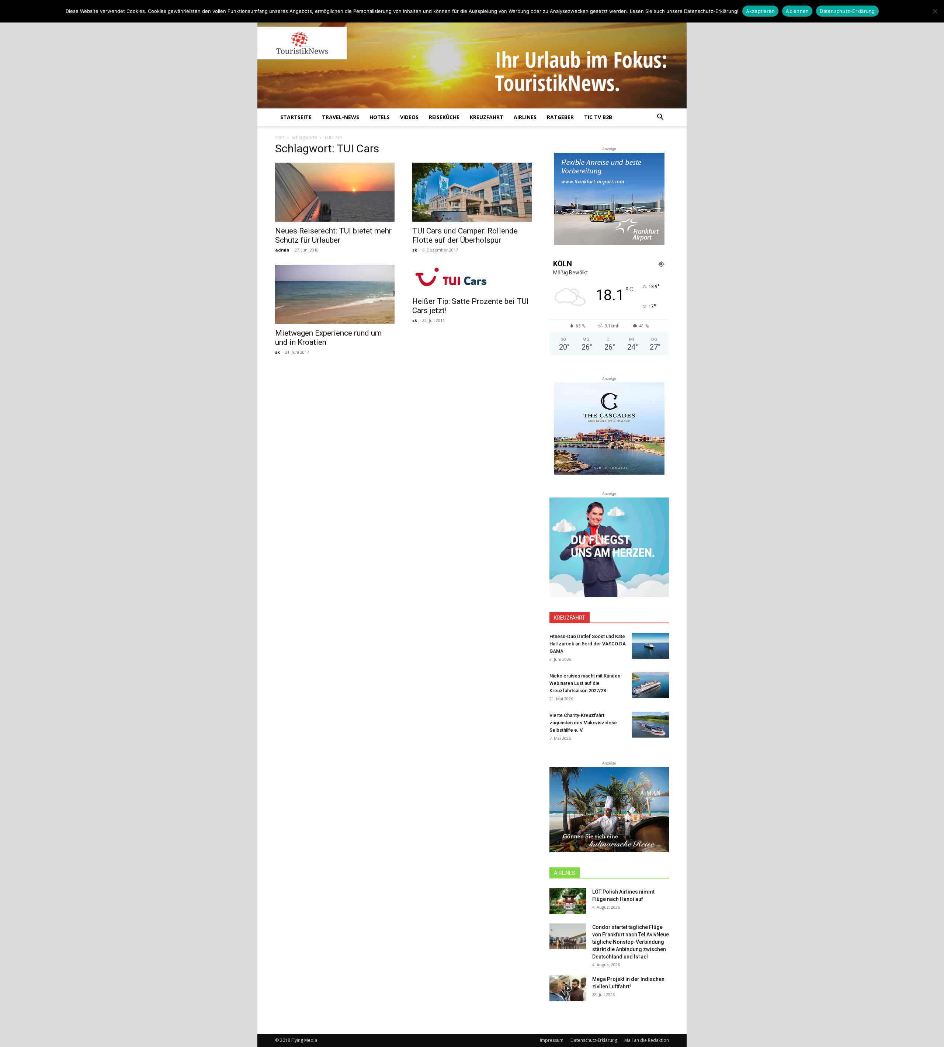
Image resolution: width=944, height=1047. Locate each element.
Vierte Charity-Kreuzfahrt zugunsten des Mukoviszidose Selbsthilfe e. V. (583, 723)
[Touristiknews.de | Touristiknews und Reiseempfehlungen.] (472, 59)
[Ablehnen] (934, 11)
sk (414, 250)
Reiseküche (444, 117)
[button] (660, 117)
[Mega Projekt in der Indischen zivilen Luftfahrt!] (567, 988)
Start (280, 137)
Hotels (379, 117)
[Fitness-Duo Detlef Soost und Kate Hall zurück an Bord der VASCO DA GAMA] (650, 646)
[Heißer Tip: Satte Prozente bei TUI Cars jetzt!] (472, 278)
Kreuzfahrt (486, 117)
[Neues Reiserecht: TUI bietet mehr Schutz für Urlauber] (335, 192)
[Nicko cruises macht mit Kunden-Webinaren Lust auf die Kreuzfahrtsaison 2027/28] (650, 685)
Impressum (551, 1040)
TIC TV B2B (598, 117)
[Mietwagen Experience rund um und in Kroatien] (335, 294)
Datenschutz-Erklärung (593, 1040)
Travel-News (340, 117)
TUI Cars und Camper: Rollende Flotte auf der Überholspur (465, 235)
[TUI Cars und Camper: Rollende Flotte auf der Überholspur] (472, 192)
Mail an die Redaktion (646, 1040)
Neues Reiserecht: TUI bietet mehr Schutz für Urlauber (333, 235)
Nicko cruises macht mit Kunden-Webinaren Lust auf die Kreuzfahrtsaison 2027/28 (585, 683)
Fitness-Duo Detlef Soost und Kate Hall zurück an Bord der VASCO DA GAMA (587, 644)
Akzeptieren (760, 11)
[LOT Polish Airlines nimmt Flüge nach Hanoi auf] (567, 901)
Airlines (525, 117)
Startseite (296, 117)
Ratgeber (560, 117)
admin (282, 250)
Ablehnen (797, 11)
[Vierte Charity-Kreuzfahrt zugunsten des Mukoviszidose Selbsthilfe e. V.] (650, 725)
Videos (409, 117)
